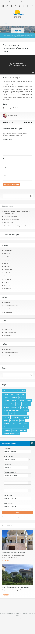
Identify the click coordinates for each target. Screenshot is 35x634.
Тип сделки (7, 464)
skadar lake (16, 108)
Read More (14, 557)
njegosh (26, 410)
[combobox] (17, 459)
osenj (5, 414)
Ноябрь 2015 (7, 272)
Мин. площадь (8, 495)
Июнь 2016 (7, 260)
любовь (25, 427)
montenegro (8, 108)
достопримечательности (12, 427)
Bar (12, 394)
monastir (6, 407)
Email (5, 167)
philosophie (15, 417)
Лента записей (8, 329)
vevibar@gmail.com (22, 2)
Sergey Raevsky (21, 618)
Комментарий (8, 139)
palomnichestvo (21, 414)
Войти (5, 326)
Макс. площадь (8, 503)
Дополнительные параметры (11, 517)
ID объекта (7, 448)
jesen (13, 404)
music (6, 410)
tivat (22, 420)
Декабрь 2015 (8, 269)
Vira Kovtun (13, 115)
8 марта (6, 391)
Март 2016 (7, 266)
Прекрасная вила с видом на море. (13, 553)
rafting (6, 420)
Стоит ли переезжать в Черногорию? (15, 226)
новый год (7, 430)
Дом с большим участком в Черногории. (15, 587)
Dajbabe (6, 400)
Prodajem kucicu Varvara (10, 216)
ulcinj (19, 423)
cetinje (6, 397)
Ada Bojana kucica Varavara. (11, 219)
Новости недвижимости (11, 305)
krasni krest (27, 404)
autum (6, 394)
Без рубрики (7, 302)
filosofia (21, 400)
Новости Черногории (10, 309)
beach (17, 394)
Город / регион (8, 456)
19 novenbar (15, 391)
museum (25, 407)
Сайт (4, 175)
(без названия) (8, 222)
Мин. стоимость (9, 480)
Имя (4, 159)
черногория (15, 433)
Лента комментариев (10, 332)
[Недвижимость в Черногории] (18, 14)
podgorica (25, 417)
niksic (19, 410)
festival (14, 400)
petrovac (7, 417)
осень (15, 430)
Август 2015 (7, 279)
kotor (19, 404)
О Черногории (15, 78)
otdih (11, 414)
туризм (6, 433)
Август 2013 (7, 288)
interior (29, 400)
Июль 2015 (7, 282)
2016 (23, 391)
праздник (23, 430)
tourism (23, 108)
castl (23, 394)
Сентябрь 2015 (8, 276)
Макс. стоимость (9, 488)
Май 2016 (6, 263)
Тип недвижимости (10, 472)
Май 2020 (6, 257)
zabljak (26, 423)
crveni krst (14, 397)
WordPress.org (8, 335)
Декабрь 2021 (8, 250)
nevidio (12, 410)
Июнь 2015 (7, 285)
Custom (22, 397)
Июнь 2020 (7, 253)
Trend (13, 423)
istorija (6, 404)
